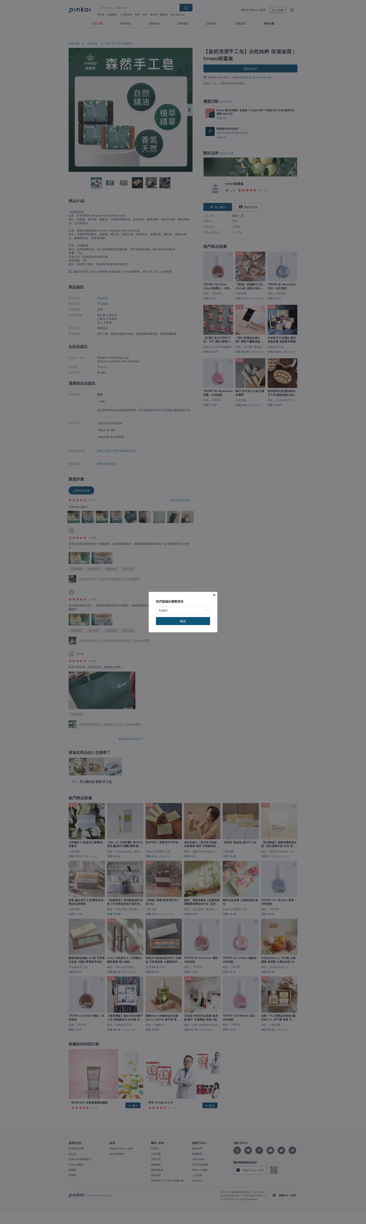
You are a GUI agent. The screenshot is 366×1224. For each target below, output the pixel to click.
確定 (183, 621)
